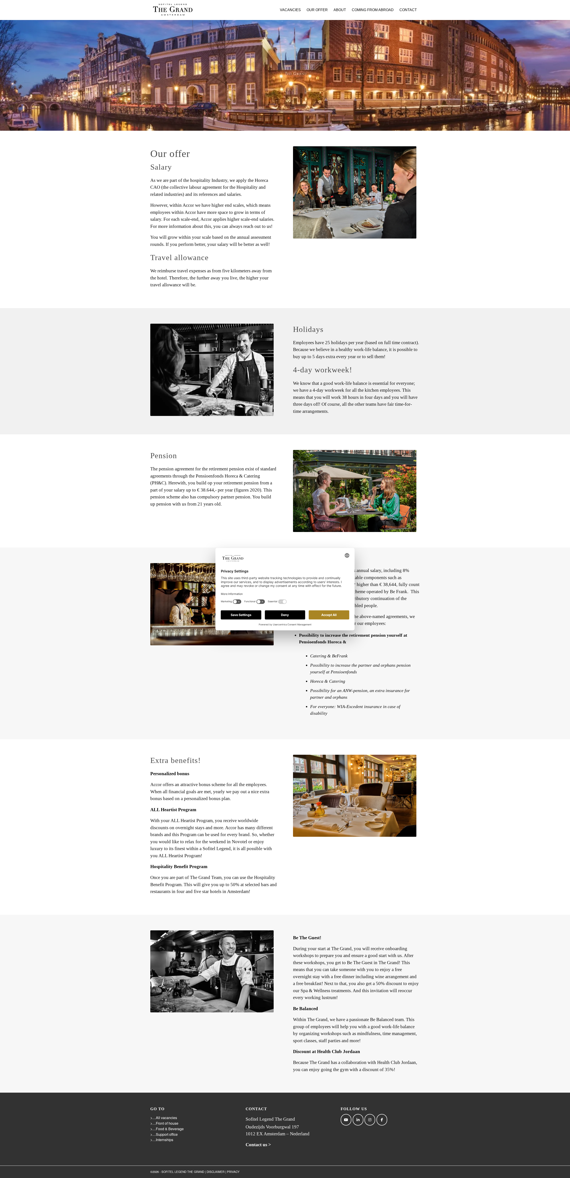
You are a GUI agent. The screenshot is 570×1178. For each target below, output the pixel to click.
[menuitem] (290, 10)
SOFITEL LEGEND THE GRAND (182, 1172)
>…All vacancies (163, 1117)
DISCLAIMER (215, 1172)
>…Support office (164, 1134)
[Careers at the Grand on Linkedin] (358, 1120)
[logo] (172, 10)
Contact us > (258, 1144)
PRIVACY (233, 1172)
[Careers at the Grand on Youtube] (346, 1120)
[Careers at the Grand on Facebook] (382, 1120)
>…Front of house (164, 1123)
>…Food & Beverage (167, 1128)
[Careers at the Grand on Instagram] (369, 1120)
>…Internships (161, 1139)
